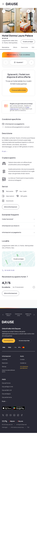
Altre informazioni (10, 207)
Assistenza (23, 363)
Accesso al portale (24, 340)
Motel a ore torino (28, 314)
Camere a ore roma (18, 314)
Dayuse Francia (6, 383)
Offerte (15, 47)
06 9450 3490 (10, 270)
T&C (28, 427)
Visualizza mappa (28, 41)
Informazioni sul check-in (10, 226)
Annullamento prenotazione (24, 367)
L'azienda (4, 359)
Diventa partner (8, 340)
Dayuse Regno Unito (7, 386)
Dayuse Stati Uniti (7, 390)
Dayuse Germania (7, 397)
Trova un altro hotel (18, 90)
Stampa (4, 366)
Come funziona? (7, 219)
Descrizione (24, 47)
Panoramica (5, 47)
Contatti (22, 359)
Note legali (4, 427)
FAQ (33, 47)
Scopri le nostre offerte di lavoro (8, 371)
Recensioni (5, 363)
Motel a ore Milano (8, 314)
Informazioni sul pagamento (11, 232)
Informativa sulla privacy (17, 427)
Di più (4, 151)
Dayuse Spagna (6, 394)
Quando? (19, 62)
